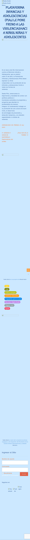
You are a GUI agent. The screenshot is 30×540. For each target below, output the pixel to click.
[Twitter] (15, 490)
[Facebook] (10, 490)
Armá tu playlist (10, 292)
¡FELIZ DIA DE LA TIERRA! (23, 134)
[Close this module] (27, 504)
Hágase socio (9, 305)
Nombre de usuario (8, 459)
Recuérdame (8, 473)
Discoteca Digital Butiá (12, 302)
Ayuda (7, 308)
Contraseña (5, 466)
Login (7, 289)
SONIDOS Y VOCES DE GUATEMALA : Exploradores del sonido (7, 137)
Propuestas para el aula (13, 299)
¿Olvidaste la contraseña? (10, 475)
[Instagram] (20, 488)
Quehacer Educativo (11, 296)
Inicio (6, 286)
